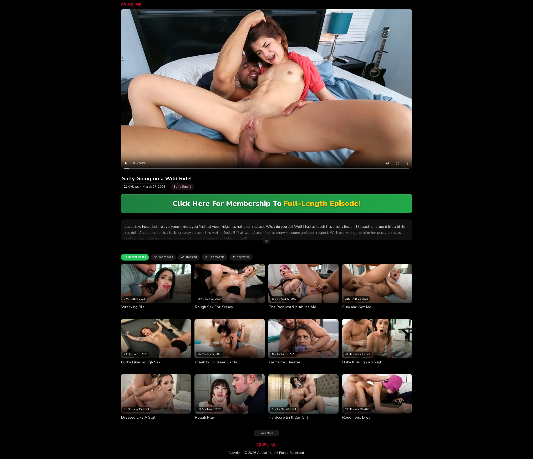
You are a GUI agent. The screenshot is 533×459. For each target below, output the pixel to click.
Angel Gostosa (352, 425)
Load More (266, 433)
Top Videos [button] (165, 257)
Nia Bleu (126, 314)
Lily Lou (274, 314)
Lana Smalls (203, 425)
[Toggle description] (266, 240)
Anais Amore (277, 425)
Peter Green (142, 314)
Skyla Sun (201, 369)
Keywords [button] (243, 257)
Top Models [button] (216, 257)
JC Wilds (274, 369)
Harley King (349, 314)
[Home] (131, 4)
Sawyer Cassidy (352, 369)
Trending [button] (191, 257)
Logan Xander (222, 314)
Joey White (128, 425)
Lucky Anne (129, 369)
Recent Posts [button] (137, 257)
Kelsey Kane (203, 314)
